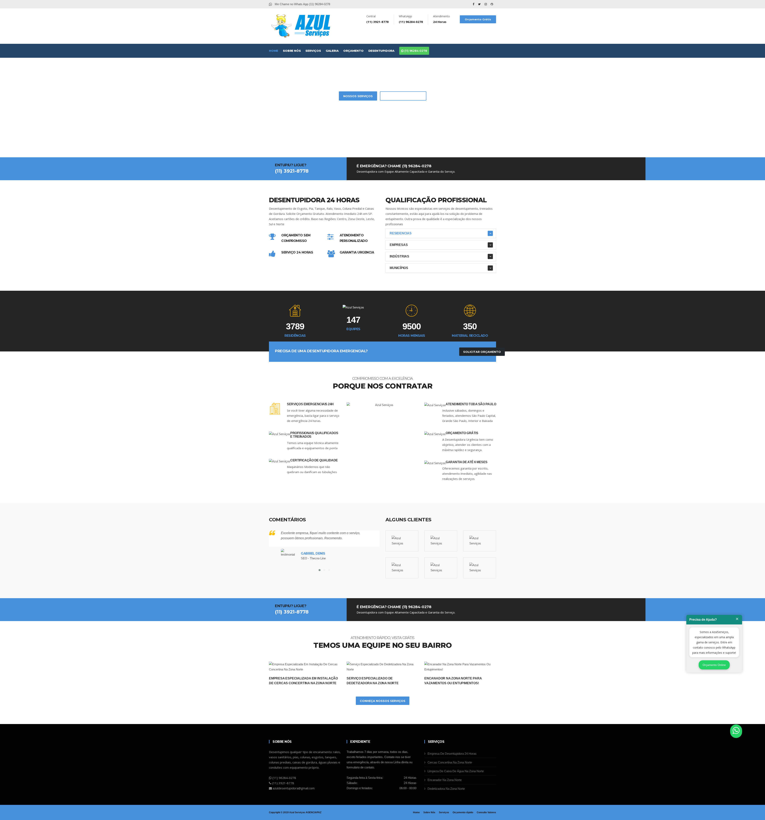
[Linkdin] (492, 4)
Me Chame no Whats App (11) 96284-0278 (302, 4)
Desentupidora (381, 51)
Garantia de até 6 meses (466, 462)
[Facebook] (474, 4)
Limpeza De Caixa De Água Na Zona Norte (456, 771)
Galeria (332, 51)
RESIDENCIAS (401, 233)
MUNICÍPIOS (399, 268)
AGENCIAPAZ (313, 812)
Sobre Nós (292, 51)
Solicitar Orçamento (403, 96)
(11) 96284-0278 (415, 51)
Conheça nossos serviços (382, 701)
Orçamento (353, 51)
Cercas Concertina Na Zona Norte (450, 762)
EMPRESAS (399, 245)
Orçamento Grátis (478, 19)
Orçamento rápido (463, 812)
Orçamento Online (714, 664)
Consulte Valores (486, 812)
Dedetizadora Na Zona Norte (446, 788)
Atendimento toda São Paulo (471, 404)
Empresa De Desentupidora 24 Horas (452, 753)
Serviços (313, 51)
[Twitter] (480, 4)
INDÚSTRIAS (399, 256)
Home (273, 51)
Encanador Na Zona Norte (445, 780)
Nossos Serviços (358, 96)
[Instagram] (486, 4)
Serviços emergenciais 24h (310, 404)
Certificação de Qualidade (314, 460)
